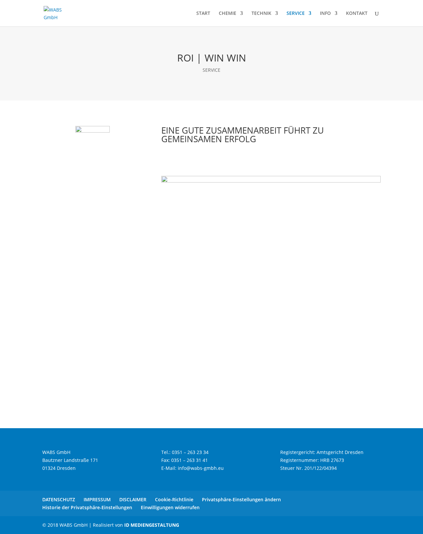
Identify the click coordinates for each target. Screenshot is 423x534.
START (203, 13)
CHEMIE (227, 13)
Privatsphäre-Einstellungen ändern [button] (241, 499)
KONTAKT (356, 13)
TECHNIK (261, 13)
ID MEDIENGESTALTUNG (151, 525)
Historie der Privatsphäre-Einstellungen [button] (87, 507)
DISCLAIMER (132, 499)
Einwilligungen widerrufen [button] (170, 507)
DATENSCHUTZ (58, 499)
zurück (179, 394)
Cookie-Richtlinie (174, 499)
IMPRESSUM (97, 499)
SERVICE (296, 13)
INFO (325, 13)
